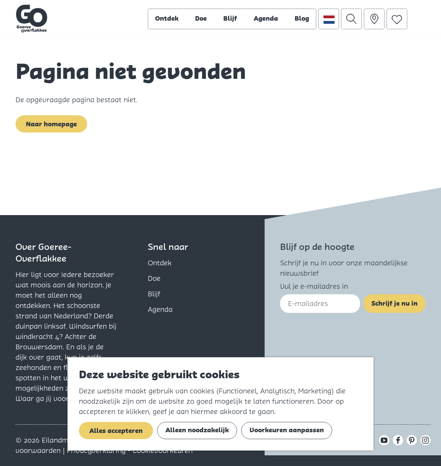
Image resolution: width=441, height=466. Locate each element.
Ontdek (160, 262)
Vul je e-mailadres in (314, 286)
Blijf (154, 293)
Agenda (160, 309)
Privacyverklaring (97, 450)
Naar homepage (51, 124)
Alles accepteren (116, 430)
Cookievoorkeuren (163, 450)
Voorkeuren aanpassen (286, 430)
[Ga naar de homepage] (31, 18)
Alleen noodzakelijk (197, 430)
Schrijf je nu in (394, 303)
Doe (154, 278)
